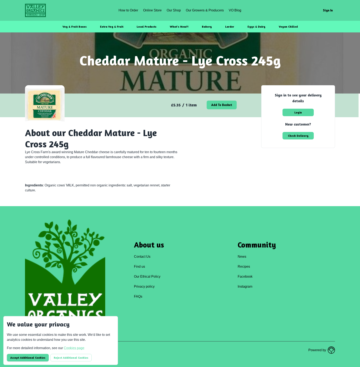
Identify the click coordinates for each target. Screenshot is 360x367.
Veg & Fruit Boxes (74, 26)
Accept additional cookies (27, 357)
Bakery (207, 26)
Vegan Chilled (288, 26)
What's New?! (179, 26)
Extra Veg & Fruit (111, 26)
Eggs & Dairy (256, 26)
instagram (245, 286)
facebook (245, 276)
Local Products (146, 26)
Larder (229, 26)
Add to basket (221, 105)
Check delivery (298, 135)
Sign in (328, 10)
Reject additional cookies (71, 357)
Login (298, 112)
